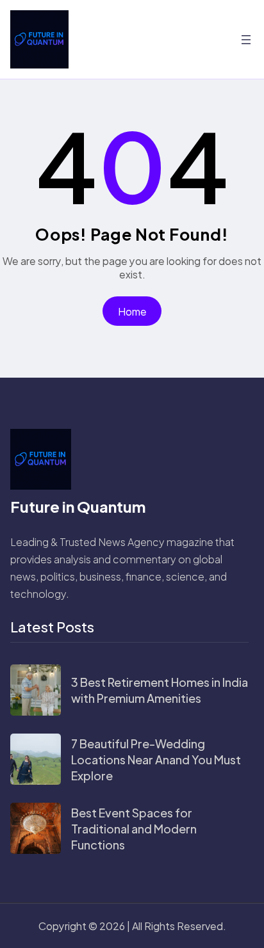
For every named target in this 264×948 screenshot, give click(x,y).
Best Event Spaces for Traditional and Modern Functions (134, 828)
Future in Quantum (77, 506)
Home (132, 311)
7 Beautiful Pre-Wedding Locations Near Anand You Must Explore (156, 759)
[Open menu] (246, 39)
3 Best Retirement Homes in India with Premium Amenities (159, 690)
